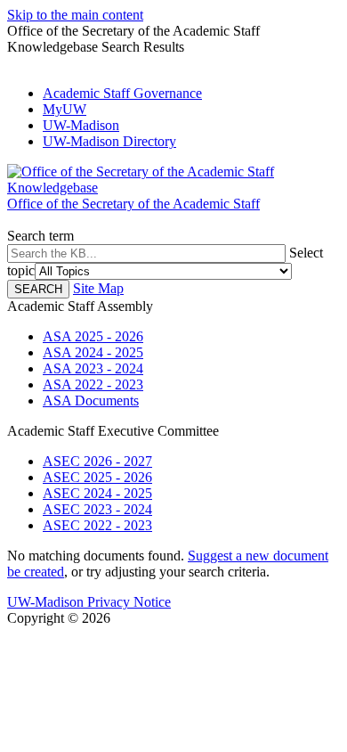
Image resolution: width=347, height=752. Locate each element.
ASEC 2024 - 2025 (97, 493)
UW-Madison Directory (109, 141)
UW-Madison (81, 125)
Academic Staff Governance (122, 93)
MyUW (64, 109)
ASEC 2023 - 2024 (97, 509)
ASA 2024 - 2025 (93, 352)
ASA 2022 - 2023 (93, 384)
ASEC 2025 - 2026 (97, 477)
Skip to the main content (75, 14)
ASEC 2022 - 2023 (97, 525)
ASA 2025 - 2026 (93, 336)
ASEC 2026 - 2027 (97, 461)
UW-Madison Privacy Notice (89, 601)
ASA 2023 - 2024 (93, 368)
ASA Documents (91, 400)
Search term (40, 235)
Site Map (98, 288)
